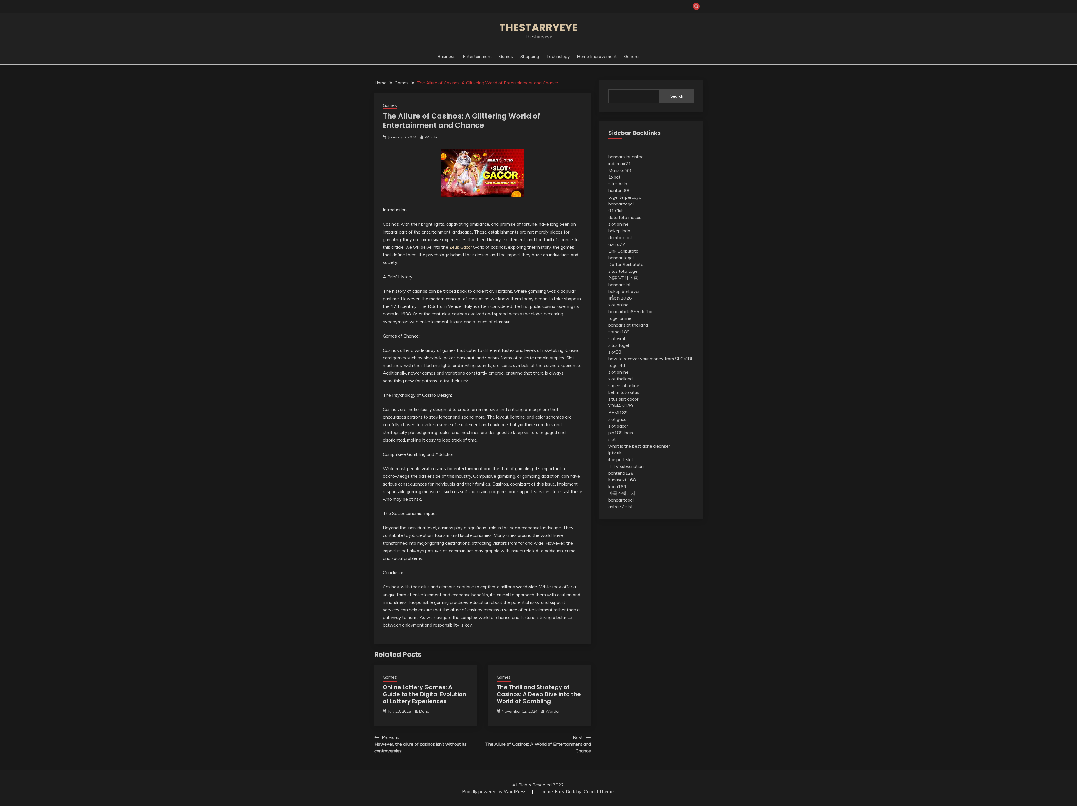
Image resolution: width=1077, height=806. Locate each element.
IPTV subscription (626, 466)
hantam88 (618, 190)
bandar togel (621, 204)
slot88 (614, 352)
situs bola (617, 183)
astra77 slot (620, 506)
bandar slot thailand (628, 325)
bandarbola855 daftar (630, 311)
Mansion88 (619, 170)
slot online (618, 224)
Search (676, 96)
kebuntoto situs (623, 392)
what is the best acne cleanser (639, 446)
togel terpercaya (624, 197)
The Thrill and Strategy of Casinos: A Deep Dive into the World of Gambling (539, 694)
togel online (619, 318)
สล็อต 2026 (620, 298)
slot (612, 439)
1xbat (614, 177)
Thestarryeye (539, 27)
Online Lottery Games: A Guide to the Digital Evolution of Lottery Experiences (424, 694)
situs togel (618, 345)
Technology (558, 56)
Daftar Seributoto (625, 264)
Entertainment (477, 56)
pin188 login (620, 432)
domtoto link (620, 237)
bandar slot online (626, 157)
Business (446, 56)
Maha (424, 711)
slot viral (616, 338)
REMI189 (618, 412)
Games (506, 56)
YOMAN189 (620, 405)
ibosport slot (620, 459)
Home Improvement (597, 56)
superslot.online (623, 385)
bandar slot (619, 284)
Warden (432, 137)
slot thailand (620, 379)
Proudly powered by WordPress (495, 791)
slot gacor (618, 419)
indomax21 (619, 163)
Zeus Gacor (460, 247)
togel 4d (616, 365)
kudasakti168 (622, 479)
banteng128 (621, 473)
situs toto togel (623, 271)
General (631, 56)
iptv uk (615, 453)
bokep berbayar (624, 291)
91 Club (616, 210)
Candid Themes (600, 791)
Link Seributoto (623, 251)
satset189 (619, 331)
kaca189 (617, 486)
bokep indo (619, 231)
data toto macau (624, 217)
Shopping (529, 56)
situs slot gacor (623, 399)
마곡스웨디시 (621, 493)
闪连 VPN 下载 (623, 278)
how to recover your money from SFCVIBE (651, 358)
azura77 (616, 244)
